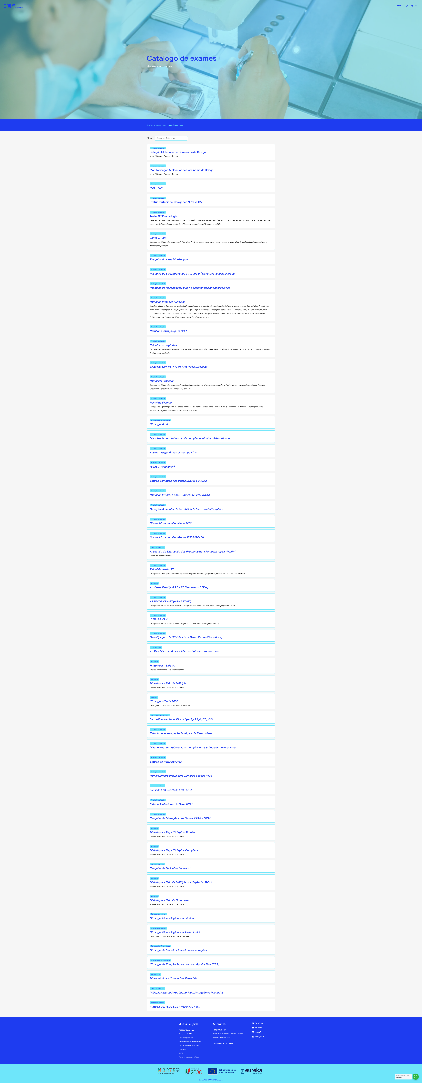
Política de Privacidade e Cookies (190, 1042)
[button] (412, 6)
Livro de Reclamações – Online (189, 1045)
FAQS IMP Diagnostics (186, 1030)
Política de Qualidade (186, 1038)
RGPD (181, 1053)
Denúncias (182, 1049)
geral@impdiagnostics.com (222, 1037)
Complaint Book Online (223, 1043)
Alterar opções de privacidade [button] (189, 1057)
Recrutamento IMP (185, 1034)
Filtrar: (150, 138)
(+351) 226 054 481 (219, 1030)
